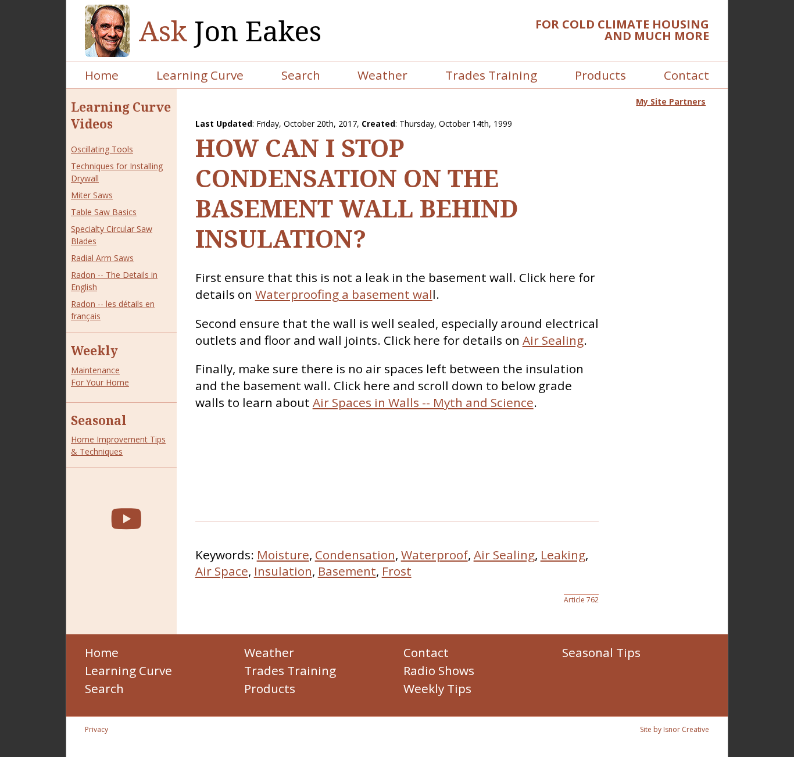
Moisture (283, 555)
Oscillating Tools (102, 149)
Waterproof (434, 555)
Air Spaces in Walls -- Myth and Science (423, 402)
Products (600, 75)
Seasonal (99, 420)
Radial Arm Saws (102, 257)
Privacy (96, 729)
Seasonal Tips (601, 652)
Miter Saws (92, 195)
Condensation (355, 555)
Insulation (283, 571)
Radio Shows (438, 670)
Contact (686, 75)
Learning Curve (200, 75)
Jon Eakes (230, 31)
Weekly (94, 350)
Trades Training (491, 75)
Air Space (221, 571)
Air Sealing (553, 340)
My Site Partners (671, 101)
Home (102, 75)
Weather (382, 75)
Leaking (563, 555)
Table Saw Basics (104, 211)
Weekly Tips (437, 688)
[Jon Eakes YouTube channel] (126, 518)
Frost (397, 571)
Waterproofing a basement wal (343, 294)
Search (300, 75)
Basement (347, 571)
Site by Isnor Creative (674, 729)
